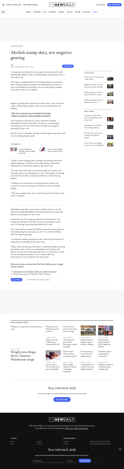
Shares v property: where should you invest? (31, 116)
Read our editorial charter (76, 428)
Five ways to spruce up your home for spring (31, 113)
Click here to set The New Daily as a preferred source (35, 272)
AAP (12, 65)
